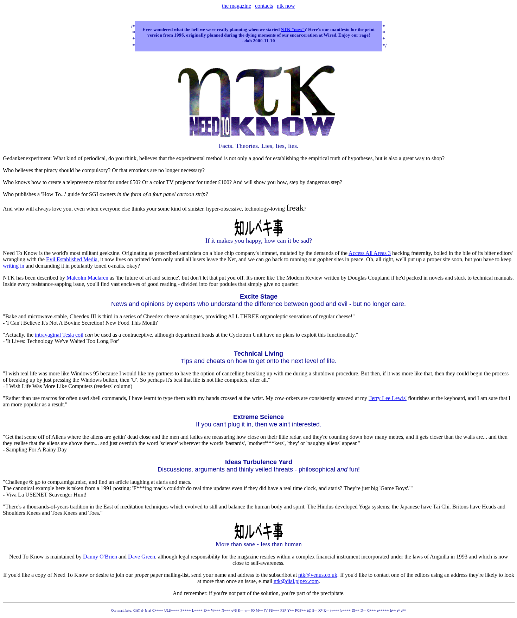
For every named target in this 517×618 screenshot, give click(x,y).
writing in (13, 266)
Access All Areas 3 (370, 253)
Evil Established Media (71, 259)
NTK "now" (293, 29)
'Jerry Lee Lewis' (388, 398)
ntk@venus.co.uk (317, 575)
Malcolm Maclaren (87, 278)
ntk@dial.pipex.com (296, 581)
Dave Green (141, 557)
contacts (264, 6)
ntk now (286, 6)
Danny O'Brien (100, 557)
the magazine (236, 6)
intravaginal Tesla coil (59, 335)
